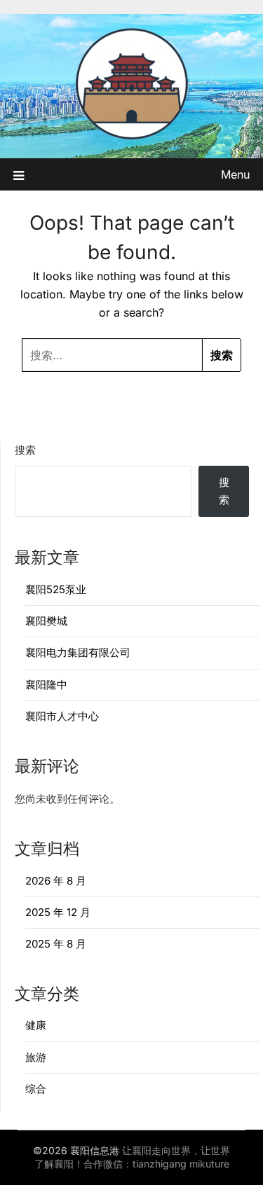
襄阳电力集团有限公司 (77, 652)
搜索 (25, 450)
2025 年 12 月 (57, 912)
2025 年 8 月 (55, 943)
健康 (35, 1025)
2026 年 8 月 (55, 880)
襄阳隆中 (46, 684)
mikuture (209, 1164)
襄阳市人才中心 (62, 716)
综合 (35, 1088)
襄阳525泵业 (55, 589)
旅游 (35, 1057)
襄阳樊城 (46, 621)
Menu (235, 174)
